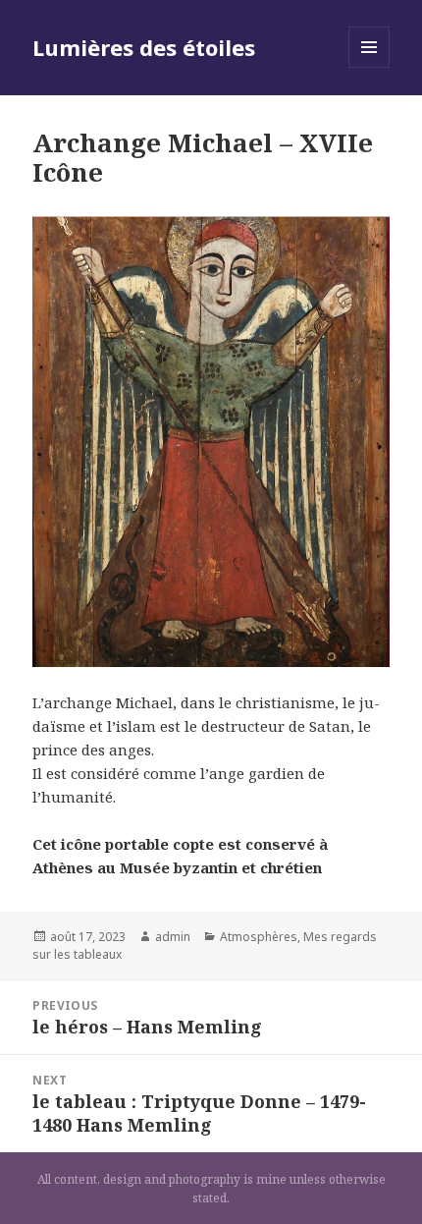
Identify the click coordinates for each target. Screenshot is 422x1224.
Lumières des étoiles (143, 47)
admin (172, 936)
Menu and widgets (369, 67)
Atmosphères (258, 936)
